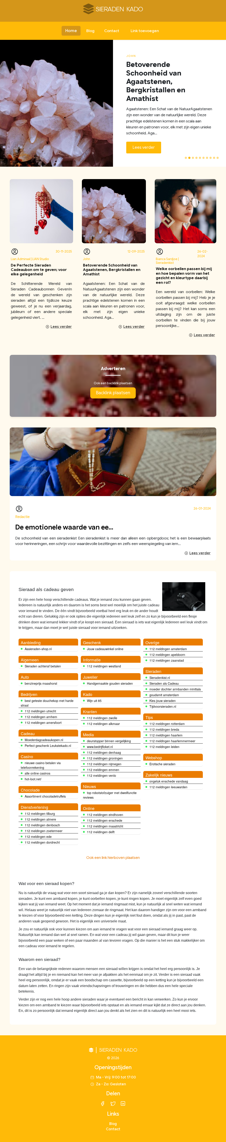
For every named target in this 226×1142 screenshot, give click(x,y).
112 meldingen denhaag (104, 752)
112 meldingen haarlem (166, 735)
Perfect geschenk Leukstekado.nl (48, 745)
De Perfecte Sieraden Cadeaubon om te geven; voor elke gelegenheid (39, 270)
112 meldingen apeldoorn (167, 654)
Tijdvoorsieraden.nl (162, 706)
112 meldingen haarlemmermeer (172, 741)
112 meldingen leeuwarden (168, 787)
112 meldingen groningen (105, 758)
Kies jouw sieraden (162, 700)
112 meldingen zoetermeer (43, 831)
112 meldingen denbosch (42, 825)
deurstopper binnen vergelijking (109, 741)
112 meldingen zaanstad (166, 660)
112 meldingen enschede (104, 820)
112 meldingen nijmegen (104, 764)
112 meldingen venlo (101, 775)
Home (71, 30)
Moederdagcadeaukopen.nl (44, 740)
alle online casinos (37, 773)
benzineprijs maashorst (41, 683)
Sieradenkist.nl (159, 677)
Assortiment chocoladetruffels (45, 796)
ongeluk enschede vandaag (168, 781)
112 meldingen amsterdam (168, 649)
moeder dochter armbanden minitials (175, 689)
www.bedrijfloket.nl (100, 746)
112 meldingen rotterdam (167, 723)
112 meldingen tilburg (40, 813)
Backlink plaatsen (113, 393)
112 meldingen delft (101, 832)
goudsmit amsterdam (164, 695)
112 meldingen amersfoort (43, 722)
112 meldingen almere (40, 819)
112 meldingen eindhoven (105, 814)
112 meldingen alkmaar (103, 723)
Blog (90, 30)
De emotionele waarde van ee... (64, 527)
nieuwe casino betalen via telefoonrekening (41, 765)
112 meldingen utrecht (40, 711)
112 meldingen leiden (164, 746)
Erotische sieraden (162, 764)
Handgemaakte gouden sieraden (110, 683)
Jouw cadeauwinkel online (105, 649)
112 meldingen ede (38, 836)
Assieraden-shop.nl (38, 649)
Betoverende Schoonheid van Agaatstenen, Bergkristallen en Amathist (111, 270)
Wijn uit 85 (94, 700)
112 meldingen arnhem (41, 717)
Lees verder (144, 147)
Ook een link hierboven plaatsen (113, 857)
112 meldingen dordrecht (42, 842)
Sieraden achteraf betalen (43, 666)
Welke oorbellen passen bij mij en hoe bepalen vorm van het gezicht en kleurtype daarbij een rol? (184, 276)
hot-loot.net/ (33, 779)
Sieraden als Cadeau (164, 683)
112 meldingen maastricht (105, 826)
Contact (111, 30)
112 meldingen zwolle (102, 718)
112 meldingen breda (164, 729)
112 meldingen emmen (103, 769)
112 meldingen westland (104, 666)
